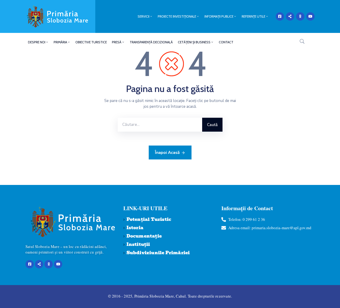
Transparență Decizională (151, 42)
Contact (226, 42)
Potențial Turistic (149, 219)
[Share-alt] (290, 16)
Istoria (135, 227)
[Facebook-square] (280, 16)
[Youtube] (310, 16)
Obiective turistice (91, 42)
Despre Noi (36, 42)
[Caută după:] (160, 125)
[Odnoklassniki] (300, 16)
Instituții (138, 244)
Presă (116, 42)
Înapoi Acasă (167, 152)
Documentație (144, 236)
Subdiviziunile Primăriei (158, 252)
